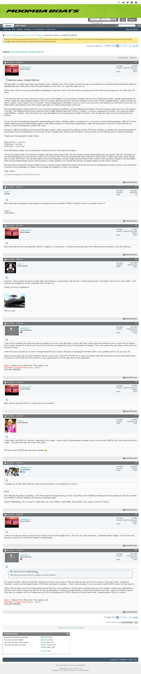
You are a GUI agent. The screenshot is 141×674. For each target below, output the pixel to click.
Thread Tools (122, 58)
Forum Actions (39, 29)
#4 (136, 259)
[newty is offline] (10, 267)
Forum (8, 26)
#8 (136, 463)
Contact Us (115, 660)
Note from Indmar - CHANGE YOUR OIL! (27, 52)
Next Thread (78, 628)
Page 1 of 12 (111, 46)
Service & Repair (35, 35)
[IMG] (43, 642)
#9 (136, 514)
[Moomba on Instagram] (132, 2)
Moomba (123, 660)
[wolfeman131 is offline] (12, 70)
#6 (136, 382)
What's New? (20, 26)
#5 (136, 323)
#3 (136, 225)
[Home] (42, 11)
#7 (136, 416)
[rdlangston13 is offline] (12, 471)
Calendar (20, 29)
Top (136, 622)
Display (132, 58)
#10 (136, 550)
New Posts (7, 29)
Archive (130, 660)
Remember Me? (98, 23)
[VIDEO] (44, 645)
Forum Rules (46, 651)
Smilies (44, 640)
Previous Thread (64, 628)
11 (125, 46)
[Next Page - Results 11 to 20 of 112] (130, 46)
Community (28, 29)
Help (123, 20)
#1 (136, 62)
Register (132, 20)
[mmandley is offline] (12, 330)
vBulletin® (70, 668)
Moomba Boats (20, 35)
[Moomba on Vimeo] (127, 2)
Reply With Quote (131, 182)
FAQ (13, 29)
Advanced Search (132, 29)
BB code (44, 637)
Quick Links (51, 29)
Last (134, 46)
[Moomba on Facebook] (119, 2)
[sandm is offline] (10, 425)
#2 (136, 187)
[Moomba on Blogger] (137, 2)
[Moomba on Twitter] (123, 2)
